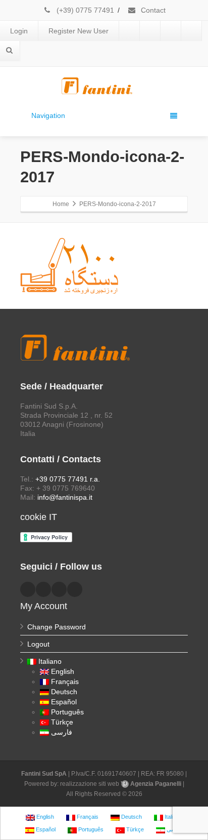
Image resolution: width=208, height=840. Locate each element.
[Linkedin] (150, 31)
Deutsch (64, 692)
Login (19, 31)
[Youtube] (171, 31)
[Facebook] (129, 31)
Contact (152, 10)
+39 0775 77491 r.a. (67, 479)
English (62, 671)
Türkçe (62, 722)
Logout (38, 644)
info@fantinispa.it (64, 497)
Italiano (50, 661)
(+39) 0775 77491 (84, 10)
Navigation (48, 115)
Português (67, 712)
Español (64, 702)
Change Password (56, 627)
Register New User (78, 31)
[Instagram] (191, 31)
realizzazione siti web (89, 783)
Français (65, 681)
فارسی (61, 732)
